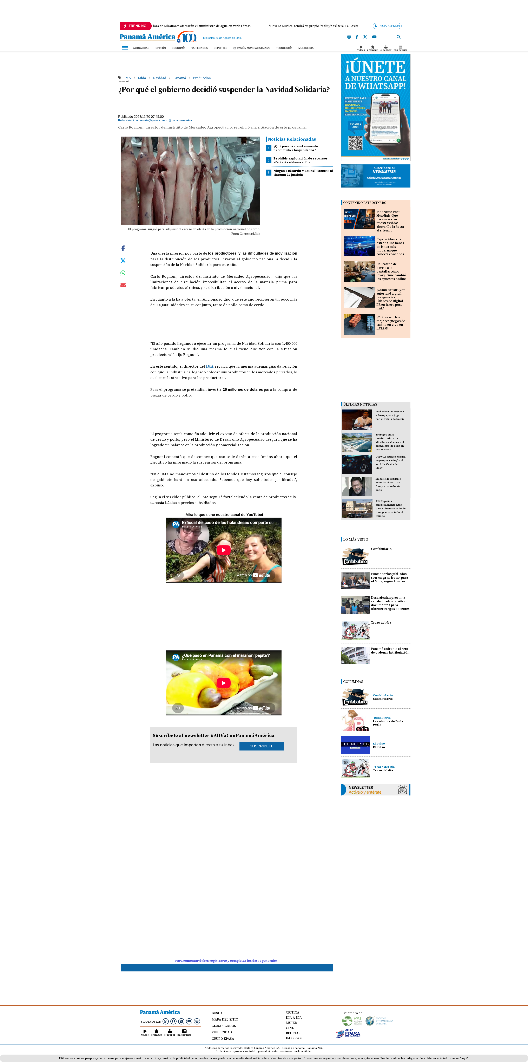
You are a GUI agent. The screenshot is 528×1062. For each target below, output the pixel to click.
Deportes (220, 48)
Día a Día (294, 1017)
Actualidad (141, 48)
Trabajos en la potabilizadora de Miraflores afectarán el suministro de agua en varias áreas (390, 442)
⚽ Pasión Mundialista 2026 (251, 48)
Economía (178, 48)
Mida (142, 78)
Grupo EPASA (223, 1038)
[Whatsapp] (165, 1021)
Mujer (291, 1022)
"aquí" (464, 1058)
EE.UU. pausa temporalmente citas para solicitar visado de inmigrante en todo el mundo (390, 508)
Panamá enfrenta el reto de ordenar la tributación (390, 651)
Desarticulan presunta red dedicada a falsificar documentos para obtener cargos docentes (390, 603)
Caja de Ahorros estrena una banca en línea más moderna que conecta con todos (390, 246)
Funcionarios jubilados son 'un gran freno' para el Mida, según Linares (389, 577)
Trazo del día (381, 622)
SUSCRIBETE (261, 746)
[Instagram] (349, 37)
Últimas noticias (360, 404)
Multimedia (306, 48)
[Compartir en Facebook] (123, 247)
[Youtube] (374, 37)
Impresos (294, 1038)
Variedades (199, 48)
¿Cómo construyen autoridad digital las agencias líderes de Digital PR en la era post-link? (390, 299)
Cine (290, 1027)
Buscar (218, 1013)
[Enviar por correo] (123, 286)
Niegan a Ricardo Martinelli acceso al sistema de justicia (303, 172)
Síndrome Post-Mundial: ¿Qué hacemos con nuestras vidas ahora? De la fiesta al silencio (390, 221)
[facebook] (357, 37)
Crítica (292, 1012)
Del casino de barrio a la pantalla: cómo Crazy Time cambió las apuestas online (391, 271)
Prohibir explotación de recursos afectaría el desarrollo (300, 160)
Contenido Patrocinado (365, 203)
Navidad (160, 78)
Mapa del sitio (225, 1019)
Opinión (161, 48)
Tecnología (284, 48)
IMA (128, 78)
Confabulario (381, 549)
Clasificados (224, 1025)
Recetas (293, 1033)
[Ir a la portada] (147, 38)
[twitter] (365, 37)
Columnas (353, 681)
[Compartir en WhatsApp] (123, 274)
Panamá (180, 78)
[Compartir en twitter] (123, 260)
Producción (202, 78)
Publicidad (222, 1032)
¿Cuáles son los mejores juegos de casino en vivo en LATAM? (390, 322)
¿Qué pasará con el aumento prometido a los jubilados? (295, 148)
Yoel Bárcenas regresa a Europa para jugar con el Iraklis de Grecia (390, 415)
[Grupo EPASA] (348, 1037)
